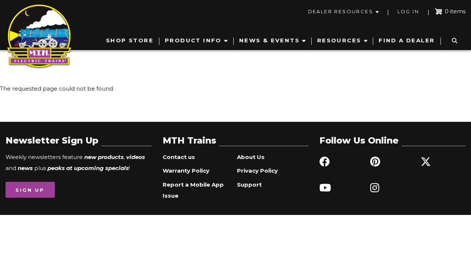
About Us (251, 156)
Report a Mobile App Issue (193, 190)
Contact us (179, 156)
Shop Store (129, 40)
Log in (408, 11)
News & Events (269, 40)
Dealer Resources (340, 11)
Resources (339, 40)
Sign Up (30, 190)
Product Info (193, 40)
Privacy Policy (257, 170)
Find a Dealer (407, 40)
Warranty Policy (186, 170)
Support (249, 184)
